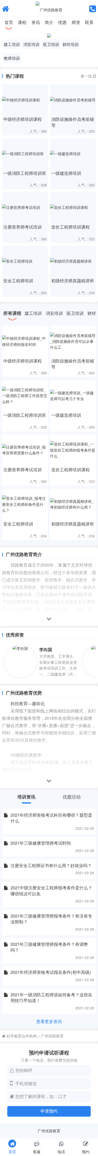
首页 (9, 22)
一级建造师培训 (66, 173)
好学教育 (14, 1035)
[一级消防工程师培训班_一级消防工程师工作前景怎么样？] (25, 395)
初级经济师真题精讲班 (72, 281)
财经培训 (71, 44)
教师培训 (12, 58)
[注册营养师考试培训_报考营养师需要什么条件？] (25, 449)
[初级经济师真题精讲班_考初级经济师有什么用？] (73, 504)
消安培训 (31, 44)
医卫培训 (51, 44)
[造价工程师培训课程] (73, 207)
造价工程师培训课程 (70, 227)
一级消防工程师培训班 (24, 173)
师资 (76, 22)
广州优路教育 (52, 1035)
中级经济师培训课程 (22, 119)
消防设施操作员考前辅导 (72, 122)
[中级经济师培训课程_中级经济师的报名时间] (25, 341)
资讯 (35, 22)
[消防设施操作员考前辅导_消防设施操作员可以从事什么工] (73, 341)
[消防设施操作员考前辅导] (73, 99)
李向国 (45, 649)
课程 (22, 22)
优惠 (62, 22)
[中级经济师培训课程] (25, 99)
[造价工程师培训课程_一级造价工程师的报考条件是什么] (73, 449)
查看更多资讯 (49, 1021)
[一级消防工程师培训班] (25, 153)
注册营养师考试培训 (22, 227)
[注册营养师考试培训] (25, 207)
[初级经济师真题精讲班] (73, 261)
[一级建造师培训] (73, 153)
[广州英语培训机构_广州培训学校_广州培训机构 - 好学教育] (5, 8)
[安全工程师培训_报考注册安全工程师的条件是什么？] (25, 504)
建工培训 (12, 44)
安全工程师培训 (18, 281)
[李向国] (21, 661)
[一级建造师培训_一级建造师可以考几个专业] (73, 395)
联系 (89, 22)
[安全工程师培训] (25, 261)
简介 (49, 22)
